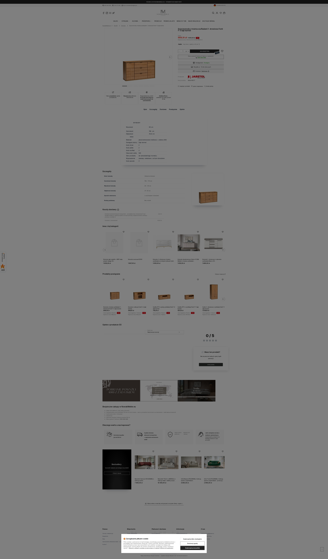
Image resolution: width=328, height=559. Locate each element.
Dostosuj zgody (192, 543)
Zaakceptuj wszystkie (192, 548)
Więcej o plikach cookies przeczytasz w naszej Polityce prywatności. (151, 548)
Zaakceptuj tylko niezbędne (192, 539)
